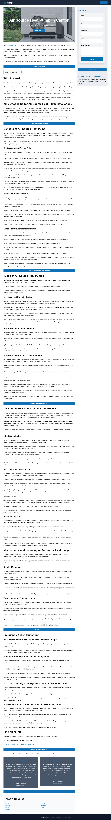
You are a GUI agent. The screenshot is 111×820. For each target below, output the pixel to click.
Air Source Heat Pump (11, 45)
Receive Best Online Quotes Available (39, 270)
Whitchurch (30, 744)
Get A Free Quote (39, 791)
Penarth (42, 807)
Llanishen (43, 805)
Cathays (18, 744)
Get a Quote (38, 30)
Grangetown (11, 744)
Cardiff (5, 744)
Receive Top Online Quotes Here (39, 403)
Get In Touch (92, 69)
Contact (103, 2)
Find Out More (39, 629)
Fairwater (23, 744)
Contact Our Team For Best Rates (39, 123)
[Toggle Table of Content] (19, 72)
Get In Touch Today (39, 66)
